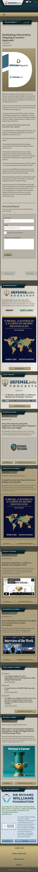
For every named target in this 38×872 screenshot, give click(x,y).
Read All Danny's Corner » (25, 711)
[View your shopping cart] (31, 2)
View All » (25, 841)
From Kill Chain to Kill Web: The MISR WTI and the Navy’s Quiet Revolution (19, 623)
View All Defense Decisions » (25, 462)
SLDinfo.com (19, 848)
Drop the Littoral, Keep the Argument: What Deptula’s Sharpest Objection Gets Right (19, 425)
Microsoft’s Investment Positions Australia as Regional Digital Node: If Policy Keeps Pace (18, 731)
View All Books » (20, 368)
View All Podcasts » (20, 406)
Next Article (30, 273)
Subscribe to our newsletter (15, 232)
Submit (7, 255)
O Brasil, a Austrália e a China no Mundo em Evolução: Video (16, 564)
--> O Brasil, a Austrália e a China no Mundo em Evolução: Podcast (19, 396)
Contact (19, 865)
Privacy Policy (19, 859)
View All (26, 22)
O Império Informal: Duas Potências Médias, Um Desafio (18, 481)
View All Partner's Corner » (25, 783)
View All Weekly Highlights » (25, 543)
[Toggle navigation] (35, 1)
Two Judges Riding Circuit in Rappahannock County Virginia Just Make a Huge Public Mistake (20, 678)
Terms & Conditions (19, 853)
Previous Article (8, 273)
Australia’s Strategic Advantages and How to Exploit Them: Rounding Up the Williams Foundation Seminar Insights (19, 809)
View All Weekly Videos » (25, 601)
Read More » (7, 462)
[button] (4, 339)
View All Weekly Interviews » (25, 659)
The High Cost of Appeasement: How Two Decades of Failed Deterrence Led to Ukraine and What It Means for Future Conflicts (20, 701)
